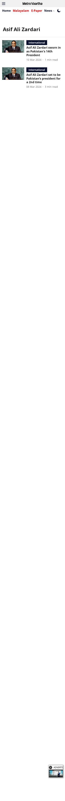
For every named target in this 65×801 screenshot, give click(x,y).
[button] (50, 767)
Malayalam (21, 11)
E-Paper (36, 11)
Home (6, 11)
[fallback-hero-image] (14, 50)
